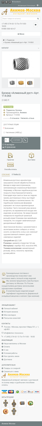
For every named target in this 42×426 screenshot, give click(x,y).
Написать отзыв (27, 118)
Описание (6, 174)
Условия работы (10, 353)
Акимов (23, 113)
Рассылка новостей (12, 318)
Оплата (7, 347)
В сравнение (10, 147)
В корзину (16, 140)
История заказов (11, 312)
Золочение (9, 128)
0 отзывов (14, 118)
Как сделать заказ (11, 356)
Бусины (18, 110)
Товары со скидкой (12, 368)
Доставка (8, 359)
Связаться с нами (11, 371)
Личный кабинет (11, 308)
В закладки (9, 145)
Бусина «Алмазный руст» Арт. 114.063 (19, 42)
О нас (6, 350)
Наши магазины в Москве (15, 344)
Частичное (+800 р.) (14, 132)
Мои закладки (10, 315)
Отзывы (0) (16, 174)
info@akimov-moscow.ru (13, 333)
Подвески (10, 40)
